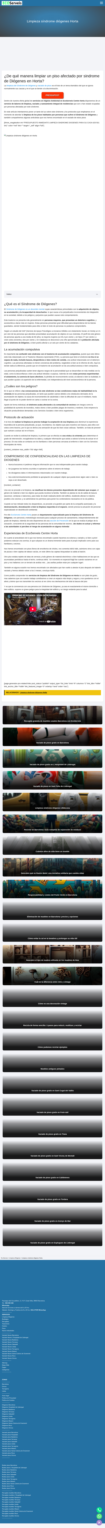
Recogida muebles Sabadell (11, 1502)
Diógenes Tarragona (8, 1418)
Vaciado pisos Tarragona (10, 1446)
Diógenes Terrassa (8, 1412)
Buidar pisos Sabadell (9, 1474)
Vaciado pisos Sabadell (9, 1441)
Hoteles (4, 1326)
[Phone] (99, 1510)
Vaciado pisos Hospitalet (10, 1434)
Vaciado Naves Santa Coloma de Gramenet (16, 1353)
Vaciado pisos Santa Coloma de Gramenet (16, 1451)
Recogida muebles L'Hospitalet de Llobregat (16, 1495)
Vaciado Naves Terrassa (10, 1342)
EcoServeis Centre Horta (21, 515)
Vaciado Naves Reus (8, 1356)
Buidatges (5, 1319)
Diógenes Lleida (7, 1416)
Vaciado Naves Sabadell (10, 1344)
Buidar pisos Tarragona (9, 1479)
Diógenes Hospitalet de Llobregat (13, 1407)
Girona (4, 1386)
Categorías (5, 1369)
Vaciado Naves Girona (9, 1358)
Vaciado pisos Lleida (8, 1444)
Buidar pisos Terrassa (9, 1472)
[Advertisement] (52, 54)
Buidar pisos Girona (8, 1488)
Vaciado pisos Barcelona (10, 1432)
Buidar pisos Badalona (9, 1470)
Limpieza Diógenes (8, 1317)
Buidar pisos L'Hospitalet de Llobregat (14, 1467)
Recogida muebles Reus (10, 1513)
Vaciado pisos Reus (8, 1453)
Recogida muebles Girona (10, 1516)
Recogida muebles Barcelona (11, 1493)
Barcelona (5, 1384)
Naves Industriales (8, 1330)
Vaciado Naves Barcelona (10, 1335)
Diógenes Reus (7, 1425)
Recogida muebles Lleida (10, 1504)
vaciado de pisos (44, 86)
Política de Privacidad (9, 1398)
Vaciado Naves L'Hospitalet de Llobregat (15, 1337)
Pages (4, 1367)
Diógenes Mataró (7, 1421)
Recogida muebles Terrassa (11, 1500)
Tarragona (5, 1389)
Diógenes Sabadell (8, 1414)
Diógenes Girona (7, 1428)
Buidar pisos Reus (8, 1486)
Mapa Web (5, 1365)
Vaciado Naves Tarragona (10, 1349)
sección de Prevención (59, 521)
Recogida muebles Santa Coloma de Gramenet (17, 1511)
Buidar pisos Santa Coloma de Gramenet (15, 1483)
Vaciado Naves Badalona (10, 1340)
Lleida (4, 1391)
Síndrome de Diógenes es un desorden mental (25, 309)
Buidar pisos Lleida (8, 1477)
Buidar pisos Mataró (8, 1481)
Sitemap (4, 1363)
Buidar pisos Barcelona (9, 1465)
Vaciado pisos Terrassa (9, 1439)
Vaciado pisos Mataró (9, 1448)
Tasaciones (5, 1324)
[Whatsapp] (99, 1516)
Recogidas (5, 1321)
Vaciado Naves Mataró (9, 1351)
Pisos (4, 1328)
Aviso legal (5, 1395)
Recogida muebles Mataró (10, 1509)
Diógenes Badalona (8, 1409)
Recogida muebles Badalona (11, 1497)
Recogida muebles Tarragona (11, 1506)
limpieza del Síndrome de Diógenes (21, 86)
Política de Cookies (8, 1400)
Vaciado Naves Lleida (9, 1347)
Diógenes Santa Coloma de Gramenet (14, 1423)
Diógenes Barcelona (8, 1405)
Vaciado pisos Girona (9, 1455)
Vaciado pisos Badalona (10, 1437)
